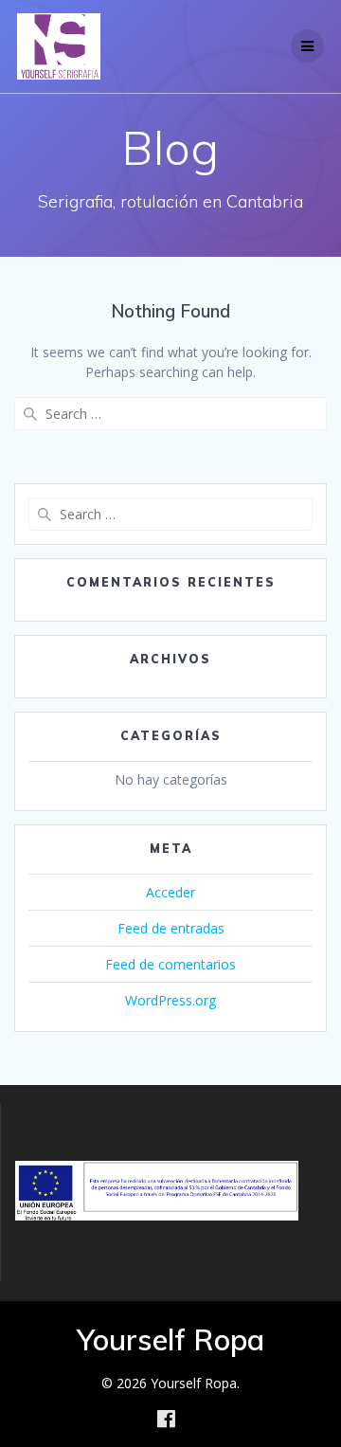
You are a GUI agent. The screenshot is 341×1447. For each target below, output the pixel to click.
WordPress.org (170, 1000)
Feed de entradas (170, 928)
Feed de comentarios (170, 964)
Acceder (170, 892)
